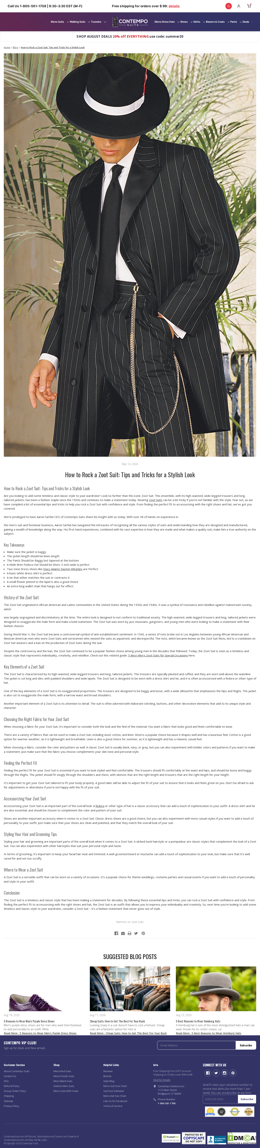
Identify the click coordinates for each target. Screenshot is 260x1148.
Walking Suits (77, 21)
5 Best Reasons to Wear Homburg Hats (198, 1021)
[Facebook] (116, 933)
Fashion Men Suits (63, 1086)
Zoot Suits (155, 500)
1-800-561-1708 (166, 1103)
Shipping (9, 1096)
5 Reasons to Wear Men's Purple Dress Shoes (29, 1021)
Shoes (184, 21)
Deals (246, 21)
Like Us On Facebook (115, 1101)
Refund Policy (11, 1086)
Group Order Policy (15, 1091)
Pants (233, 21)
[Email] (123, 933)
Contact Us (10, 1076)
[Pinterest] (143, 933)
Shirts (196, 21)
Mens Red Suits (62, 1071)
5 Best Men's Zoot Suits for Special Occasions (158, 655)
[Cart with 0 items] (249, 6)
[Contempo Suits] (130, 22)
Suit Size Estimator (113, 1091)
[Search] (228, 6)
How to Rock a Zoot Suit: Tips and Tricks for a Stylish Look (130, 474)
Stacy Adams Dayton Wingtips (62, 569)
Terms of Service (112, 1106)
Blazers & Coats (215, 21)
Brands (107, 1076)
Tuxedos (96, 21)
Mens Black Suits (62, 1081)
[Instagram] (224, 1073)
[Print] (130, 933)
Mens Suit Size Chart (115, 1086)
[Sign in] (238, 6)
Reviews (107, 1071)
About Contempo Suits (16, 1071)
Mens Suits (57, 21)
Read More (40, 1033)
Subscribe (246, 1045)
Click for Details (161, 1080)
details (174, 6)
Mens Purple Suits (63, 1076)
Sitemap (8, 1101)
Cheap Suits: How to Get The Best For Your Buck (117, 1021)
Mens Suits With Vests (65, 1091)
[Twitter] (136, 933)
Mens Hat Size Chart (114, 1096)
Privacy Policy (11, 1106)
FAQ (6, 1081)
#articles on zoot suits (130, 922)
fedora (100, 806)
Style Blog (108, 1081)
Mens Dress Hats (165, 21)
